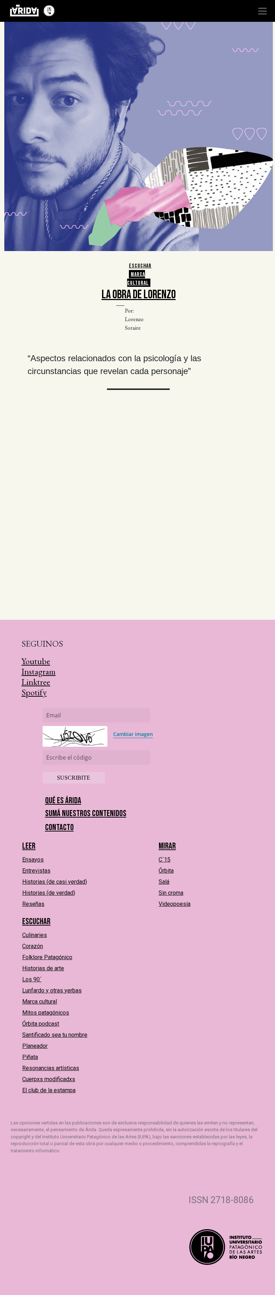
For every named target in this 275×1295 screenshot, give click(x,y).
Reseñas (33, 904)
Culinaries (34, 935)
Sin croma (171, 892)
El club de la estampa (49, 1090)
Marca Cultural (138, 278)
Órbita (166, 870)
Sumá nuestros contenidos (85, 813)
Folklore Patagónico (47, 957)
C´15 (164, 859)
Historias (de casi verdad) (54, 881)
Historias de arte (43, 968)
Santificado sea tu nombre (54, 1034)
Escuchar (140, 266)
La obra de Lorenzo (139, 295)
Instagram (38, 671)
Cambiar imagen (133, 734)
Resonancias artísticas (50, 1068)
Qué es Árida (63, 800)
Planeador (35, 1046)
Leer (28, 846)
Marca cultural (39, 1001)
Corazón (32, 946)
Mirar (167, 846)
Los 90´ (32, 979)
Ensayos (33, 859)
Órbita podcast (40, 1023)
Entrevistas (36, 870)
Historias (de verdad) (48, 892)
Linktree (35, 681)
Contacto (59, 827)
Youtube (35, 661)
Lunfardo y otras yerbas (52, 990)
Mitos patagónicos (45, 1012)
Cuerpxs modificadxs (48, 1079)
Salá (164, 881)
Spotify (34, 692)
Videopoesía (174, 904)
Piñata (30, 1057)
